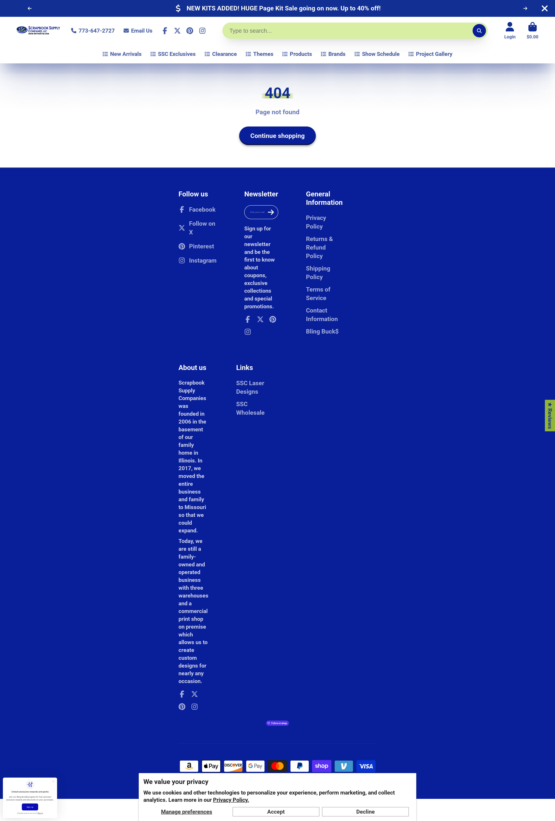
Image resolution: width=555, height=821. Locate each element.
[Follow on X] (177, 30)
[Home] (38, 31)
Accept (276, 811)
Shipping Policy (318, 273)
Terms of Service (318, 294)
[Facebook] (164, 30)
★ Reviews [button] (550, 415)
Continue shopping (277, 136)
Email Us (141, 30)
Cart (532, 30)
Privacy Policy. (231, 800)
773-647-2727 (97, 30)
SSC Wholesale (250, 408)
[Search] (479, 30)
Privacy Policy (316, 222)
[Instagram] (202, 30)
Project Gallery (434, 54)
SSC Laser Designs (250, 387)
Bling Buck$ (322, 331)
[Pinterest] (189, 30)
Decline (365, 811)
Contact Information (322, 314)
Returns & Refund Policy (319, 247)
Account (510, 30)
